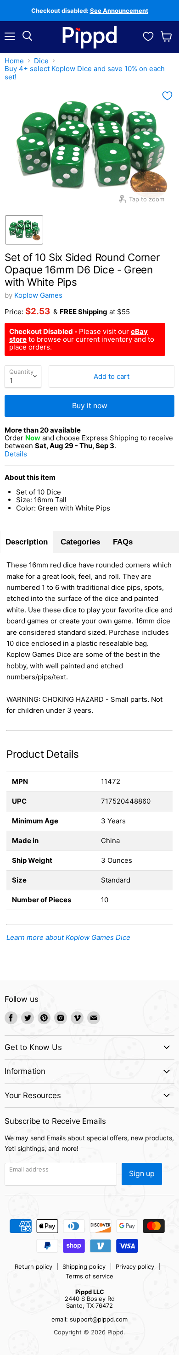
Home (14, 61)
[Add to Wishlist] (167, 96)
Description (27, 542)
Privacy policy (135, 1266)
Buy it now (89, 405)
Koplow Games (38, 295)
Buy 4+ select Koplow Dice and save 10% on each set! (85, 73)
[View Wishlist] (148, 35)
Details (27, 454)
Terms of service (89, 1276)
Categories (80, 542)
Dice (41, 61)
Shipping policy (84, 1266)
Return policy (33, 1266)
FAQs (123, 542)
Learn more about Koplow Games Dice (68, 937)
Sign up (142, 1173)
